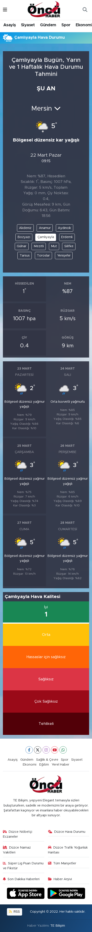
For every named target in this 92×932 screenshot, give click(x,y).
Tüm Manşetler (64, 863)
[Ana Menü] (5, 10)
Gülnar (21, 246)
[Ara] (85, 10)
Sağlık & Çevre (47, 759)
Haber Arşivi (63, 879)
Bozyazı (23, 237)
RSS (16, 911)
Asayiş (9, 25)
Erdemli (67, 237)
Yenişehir (64, 255)
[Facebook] (29, 750)
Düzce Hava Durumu (69, 831)
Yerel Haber (60, 764)
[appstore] (26, 894)
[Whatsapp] (63, 750)
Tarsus (25, 255)
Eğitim (44, 764)
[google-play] (66, 894)
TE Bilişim (57, 925)
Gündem (48, 25)
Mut (54, 246)
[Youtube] (54, 750)
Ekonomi (29, 764)
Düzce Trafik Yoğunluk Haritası (68, 850)
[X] (37, 750)
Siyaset (28, 25)
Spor (66, 25)
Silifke (68, 246)
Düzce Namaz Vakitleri (17, 850)
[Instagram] (46, 750)
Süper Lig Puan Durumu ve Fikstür (23, 866)
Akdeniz (25, 228)
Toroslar (43, 255)
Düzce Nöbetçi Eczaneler (17, 834)
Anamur (45, 228)
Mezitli (39, 246)
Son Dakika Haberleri (24, 879)
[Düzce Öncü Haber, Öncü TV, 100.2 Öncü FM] (44, 9)
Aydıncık (64, 228)
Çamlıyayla (46, 237)
